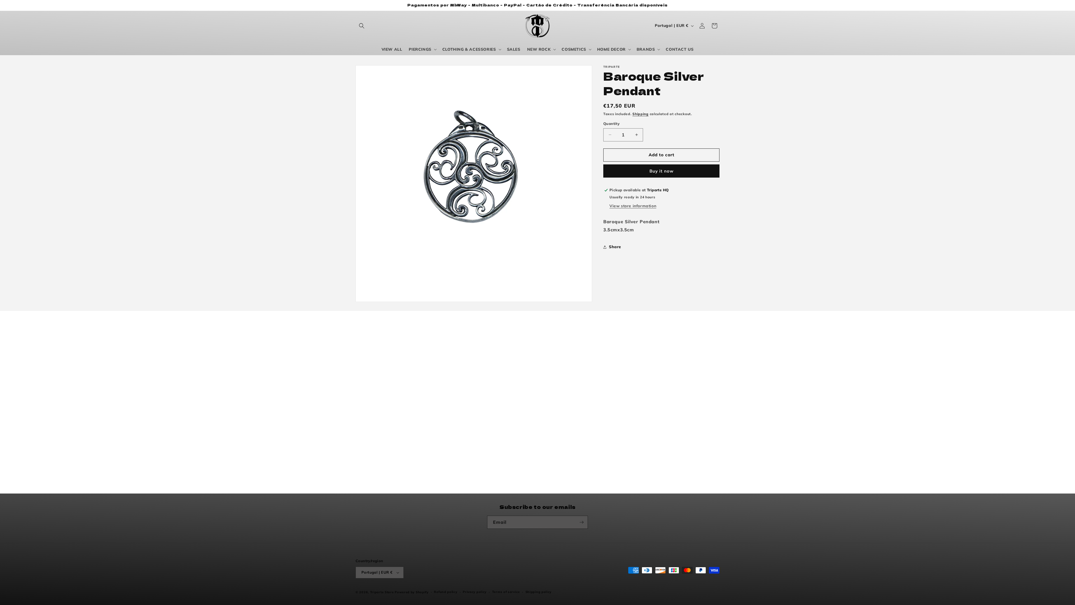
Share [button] (615, 246)
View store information (632, 205)
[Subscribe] (581, 522)
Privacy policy (475, 592)
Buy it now (661, 171)
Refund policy (445, 592)
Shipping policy (538, 592)
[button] (362, 26)
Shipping (640, 114)
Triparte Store (382, 592)
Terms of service (506, 592)
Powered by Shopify (412, 592)
